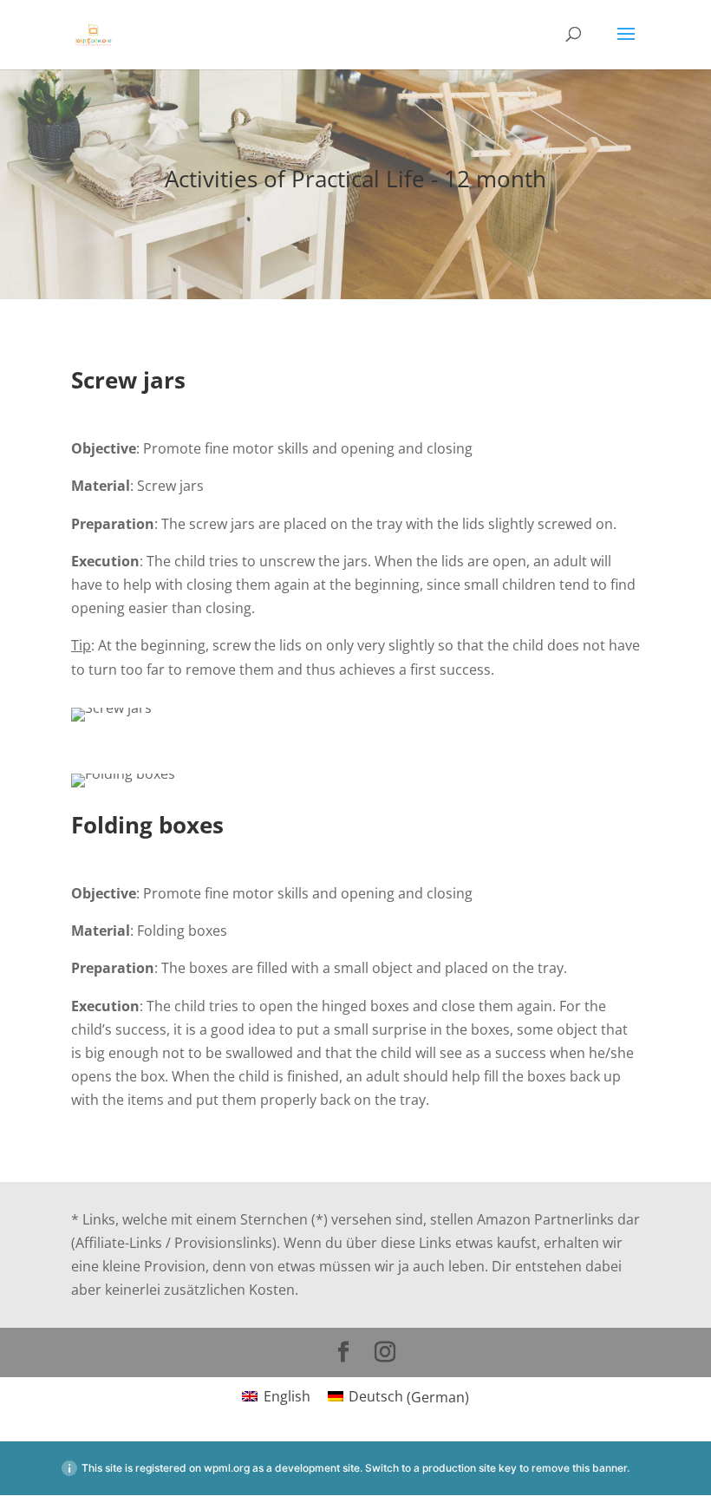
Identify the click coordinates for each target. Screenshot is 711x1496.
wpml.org (227, 1467)
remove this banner (579, 1467)
